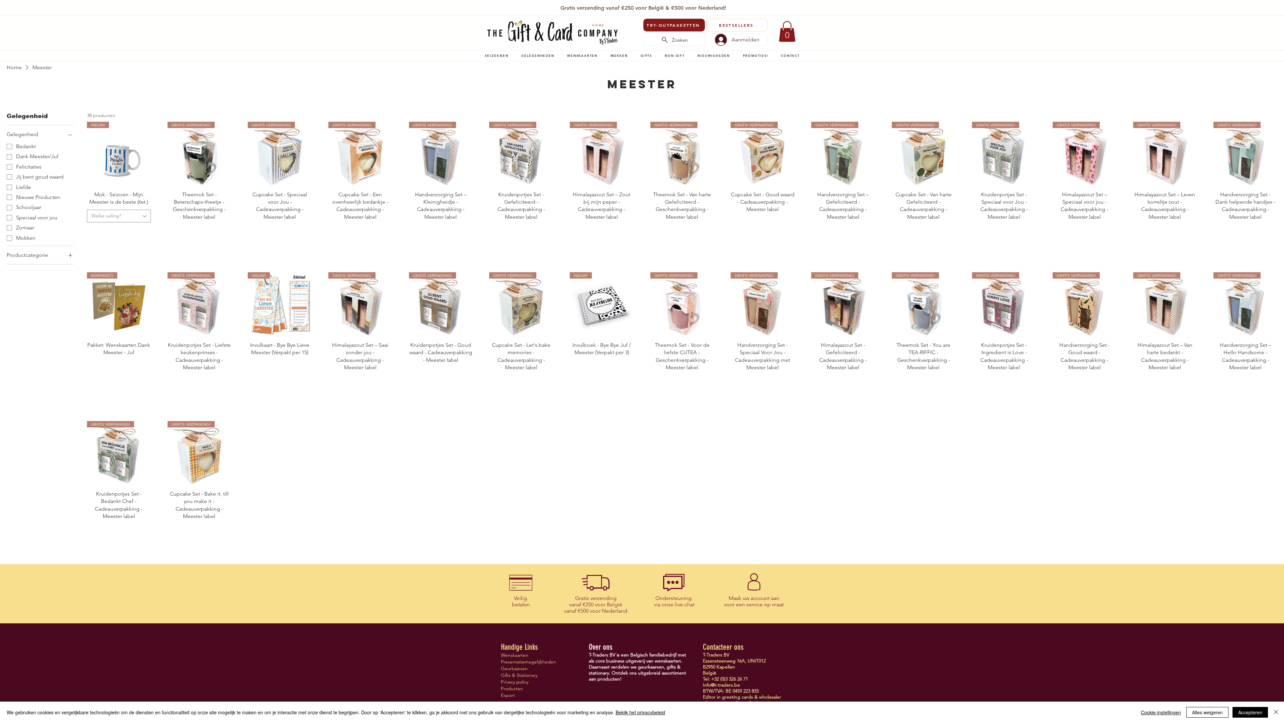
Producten (512, 689)
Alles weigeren (1207, 712)
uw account (756, 598)
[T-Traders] (631, 6)
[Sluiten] (1276, 712)
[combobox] (119, 216)
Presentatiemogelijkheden (524, 662)
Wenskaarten (514, 655)
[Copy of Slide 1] (647, 6)
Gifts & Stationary (519, 675)
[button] (496, 55)
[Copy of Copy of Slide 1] (639, 6)
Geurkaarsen (514, 668)
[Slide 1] (623, 6)
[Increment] (145, 232)
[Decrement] (92, 232)
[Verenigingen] (662, 6)
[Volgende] (796, 8)
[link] (787, 31)
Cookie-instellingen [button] (1161, 712)
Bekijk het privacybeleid (640, 712)
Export (508, 695)
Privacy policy (514, 682)
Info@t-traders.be (721, 685)
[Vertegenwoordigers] (654, 6)
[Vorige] (488, 8)
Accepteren (1250, 712)
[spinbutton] (118, 232)
